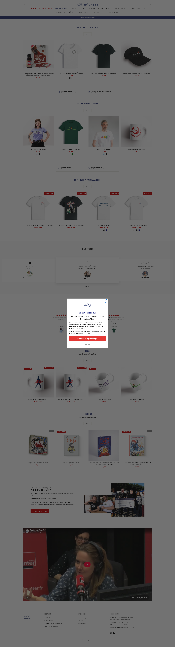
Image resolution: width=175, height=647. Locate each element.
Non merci (87, 344)
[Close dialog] (105, 300)
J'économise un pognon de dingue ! (87, 339)
